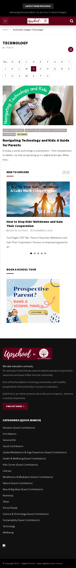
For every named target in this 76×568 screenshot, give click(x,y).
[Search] (71, 21)
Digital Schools (19, 230)
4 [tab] (42, 253)
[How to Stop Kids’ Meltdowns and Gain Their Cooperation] (38, 199)
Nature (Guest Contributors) (18, 483)
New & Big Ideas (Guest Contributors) (23, 489)
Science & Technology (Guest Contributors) (26, 514)
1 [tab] (31, 253)
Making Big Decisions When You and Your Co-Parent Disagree (38, 12)
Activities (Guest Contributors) (19, 427)
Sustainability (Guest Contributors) (21, 520)
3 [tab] (38, 253)
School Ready (10, 508)
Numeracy (8, 495)
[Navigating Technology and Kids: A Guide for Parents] (38, 105)
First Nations (9, 434)
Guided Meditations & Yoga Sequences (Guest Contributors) (35, 452)
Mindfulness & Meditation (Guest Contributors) (28, 477)
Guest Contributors (13, 130)
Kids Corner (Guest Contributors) (20, 464)
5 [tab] (45, 253)
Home (5, 29)
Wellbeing (22, 134)
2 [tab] (35, 253)
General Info (9, 440)
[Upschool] (38, 21)
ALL (5, 62)
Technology (9, 134)
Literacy (7, 471)
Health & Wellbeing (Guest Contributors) (46, 130)
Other (6, 501)
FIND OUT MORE (14, 406)
